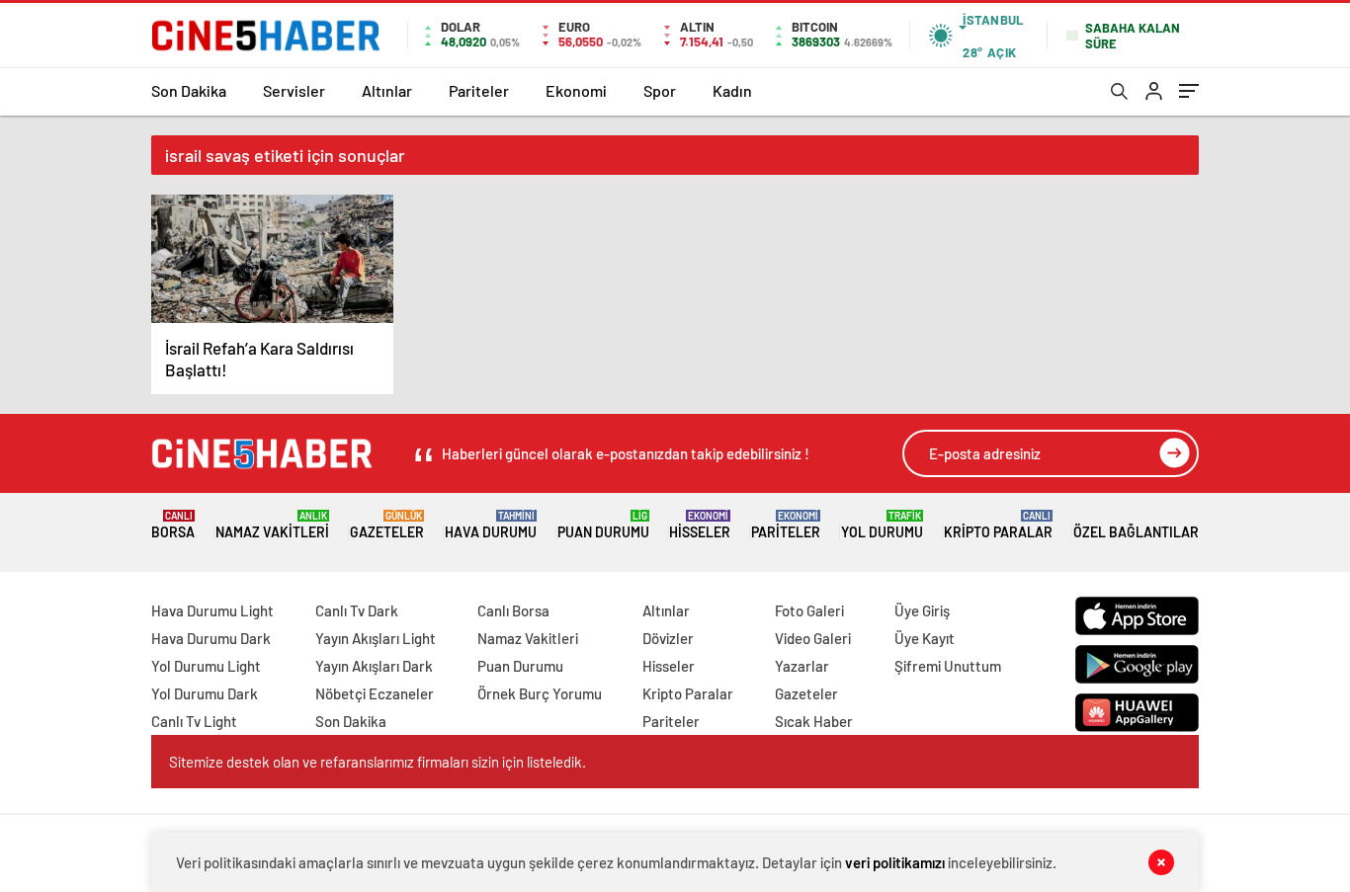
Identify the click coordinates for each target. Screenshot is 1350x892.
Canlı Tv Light (194, 721)
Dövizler (668, 638)
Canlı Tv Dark (356, 610)
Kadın (732, 90)
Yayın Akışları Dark (374, 666)
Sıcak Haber (814, 721)
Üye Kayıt (924, 638)
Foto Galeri (809, 610)
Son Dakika (188, 90)
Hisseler (699, 525)
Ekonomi (576, 90)
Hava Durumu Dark (211, 638)
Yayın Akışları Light (375, 638)
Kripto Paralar (998, 525)
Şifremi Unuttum (947, 666)
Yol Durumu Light (206, 666)
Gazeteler (387, 525)
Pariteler (479, 90)
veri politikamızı (895, 862)
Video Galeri (813, 638)
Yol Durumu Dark (204, 693)
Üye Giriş (922, 610)
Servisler (294, 90)
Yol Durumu (882, 525)
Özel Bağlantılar (1136, 532)
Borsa (173, 525)
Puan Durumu (603, 525)
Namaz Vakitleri (272, 525)
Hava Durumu (491, 525)
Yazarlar (802, 666)
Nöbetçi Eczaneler (374, 693)
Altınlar (387, 90)
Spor (659, 90)
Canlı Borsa (513, 610)
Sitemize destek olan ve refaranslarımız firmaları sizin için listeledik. (377, 761)
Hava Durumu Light (212, 610)
